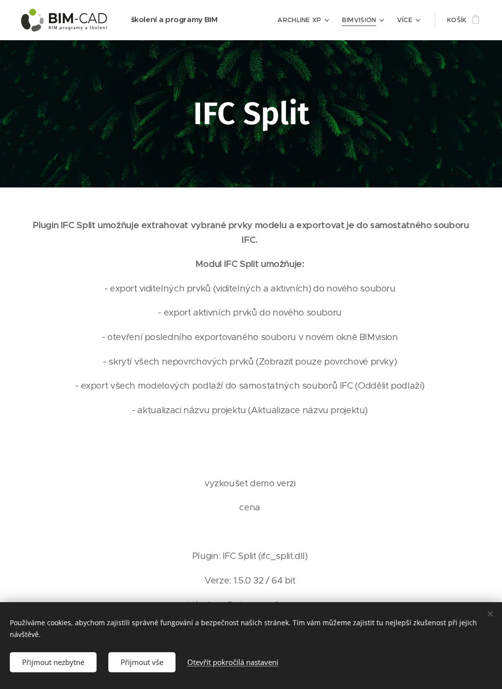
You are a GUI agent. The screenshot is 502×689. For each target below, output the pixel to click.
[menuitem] (304, 20)
